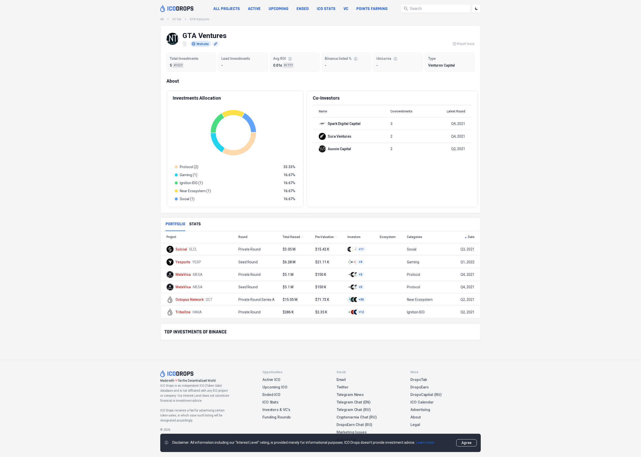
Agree (466, 443)
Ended (302, 9)
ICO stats (326, 9)
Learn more (425, 442)
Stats (195, 224)
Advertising (420, 409)
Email (341, 379)
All (162, 19)
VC (346, 9)
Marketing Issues (352, 432)
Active (254, 9)
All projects (226, 9)
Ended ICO (271, 394)
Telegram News (350, 394)
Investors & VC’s (276, 409)
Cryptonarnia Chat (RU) (357, 417)
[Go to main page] (177, 8)
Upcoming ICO (274, 387)
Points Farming (372, 9)
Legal (415, 424)
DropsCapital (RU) (426, 394)
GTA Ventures (199, 19)
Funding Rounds (276, 417)
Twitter (343, 387)
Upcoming (278, 9)
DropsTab (418, 379)
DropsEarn (419, 387)
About (415, 417)
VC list (176, 19)
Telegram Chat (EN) (354, 402)
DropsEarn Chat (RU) (355, 424)
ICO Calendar (422, 402)
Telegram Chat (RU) (354, 409)
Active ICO (271, 379)
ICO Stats (270, 402)
